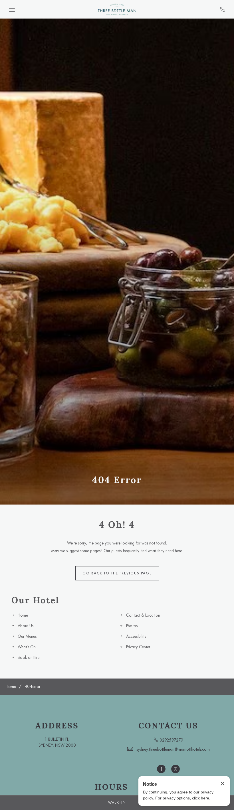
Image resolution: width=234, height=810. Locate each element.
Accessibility (136, 636)
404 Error (117, 480)
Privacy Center (138, 647)
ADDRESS (57, 725)
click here (200, 798)
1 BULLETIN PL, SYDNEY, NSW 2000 (57, 742)
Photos (132, 626)
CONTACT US (168, 725)
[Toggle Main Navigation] (12, 10)
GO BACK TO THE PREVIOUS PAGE (117, 573)
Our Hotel (35, 600)
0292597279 (222, 9)
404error (32, 686)
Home (23, 615)
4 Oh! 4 (117, 524)
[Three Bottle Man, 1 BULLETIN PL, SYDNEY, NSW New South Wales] (117, 9)
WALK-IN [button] (117, 802)
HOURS (111, 787)
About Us (25, 626)
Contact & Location (143, 615)
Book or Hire (28, 657)
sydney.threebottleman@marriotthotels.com (173, 749)
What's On (27, 647)
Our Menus (27, 636)
